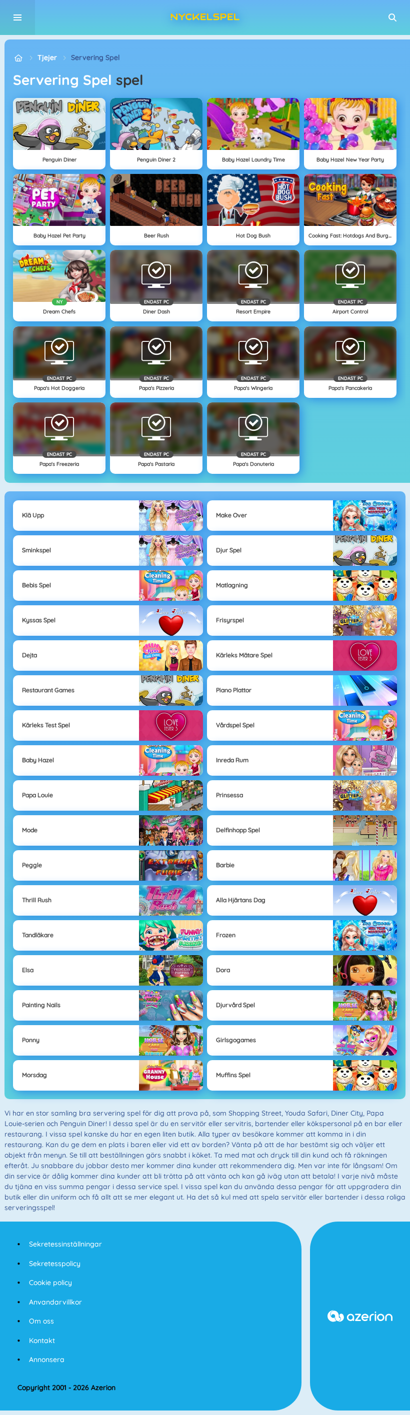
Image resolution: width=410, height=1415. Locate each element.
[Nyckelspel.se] (18, 57)
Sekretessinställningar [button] (65, 1244)
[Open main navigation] (17, 17)
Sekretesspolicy (54, 1263)
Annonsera (46, 1359)
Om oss (41, 1321)
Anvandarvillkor (55, 1302)
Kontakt (42, 1340)
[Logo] (205, 17)
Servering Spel (95, 57)
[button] (392, 17)
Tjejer (47, 57)
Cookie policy (50, 1282)
